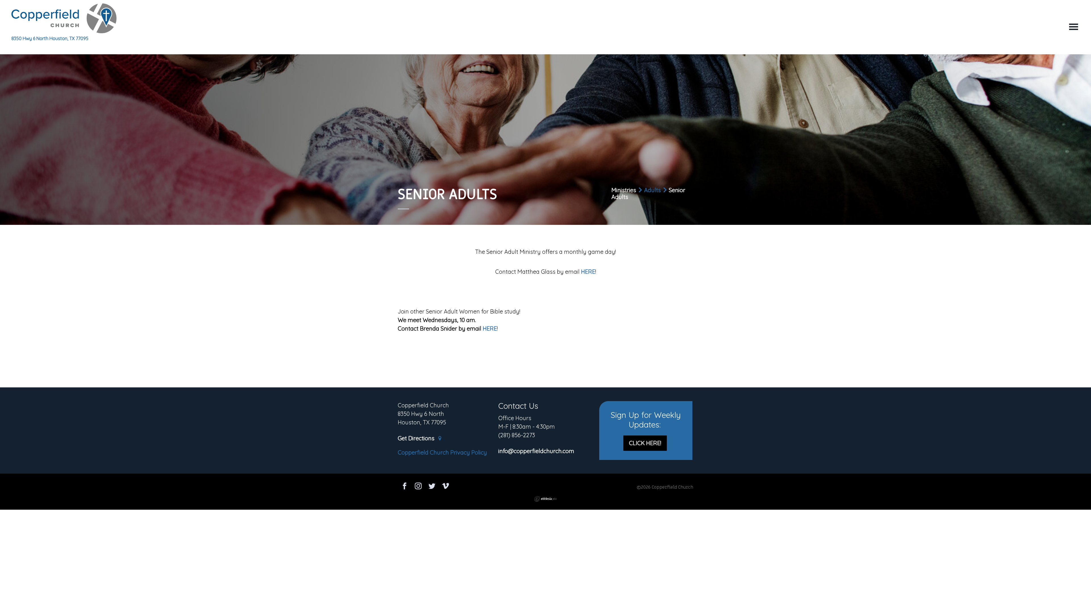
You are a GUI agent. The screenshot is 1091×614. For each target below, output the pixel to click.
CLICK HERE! (645, 443)
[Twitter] (431, 486)
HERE (588, 271)
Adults (652, 190)
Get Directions (417, 438)
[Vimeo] (445, 486)
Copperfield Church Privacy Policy (442, 452)
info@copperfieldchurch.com (536, 451)
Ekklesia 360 (545, 499)
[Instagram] (418, 486)
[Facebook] (404, 486)
